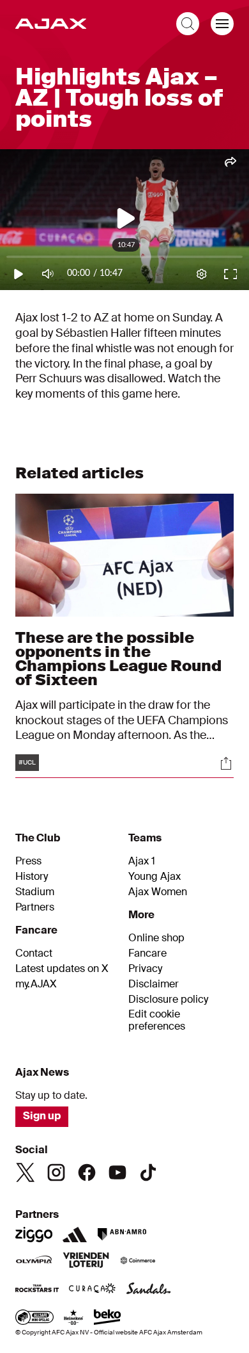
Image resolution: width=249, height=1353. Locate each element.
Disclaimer (153, 984)
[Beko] (107, 1318)
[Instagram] (56, 1172)
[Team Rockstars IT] (37, 1290)
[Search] (187, 23)
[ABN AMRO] (121, 1234)
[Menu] (222, 23)
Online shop (156, 938)
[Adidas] (75, 1234)
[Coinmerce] (137, 1261)
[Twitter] (25, 1172)
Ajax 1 (141, 861)
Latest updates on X (62, 968)
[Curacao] (92, 1289)
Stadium (34, 892)
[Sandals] (149, 1290)
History (31, 876)
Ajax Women (157, 892)
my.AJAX (36, 984)
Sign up (42, 1115)
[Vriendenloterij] (86, 1261)
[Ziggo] (33, 1234)
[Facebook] (87, 1172)
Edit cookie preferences (156, 1020)
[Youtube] (117, 1172)
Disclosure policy (168, 999)
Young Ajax (154, 876)
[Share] (226, 763)
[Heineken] (74, 1318)
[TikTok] (148, 1172)
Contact (33, 953)
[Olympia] (33, 1261)
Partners (34, 907)
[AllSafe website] (34, 1318)
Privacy (145, 968)
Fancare (147, 953)
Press (28, 861)
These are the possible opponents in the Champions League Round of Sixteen (118, 659)
